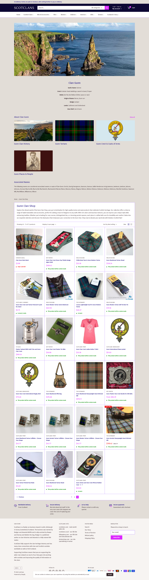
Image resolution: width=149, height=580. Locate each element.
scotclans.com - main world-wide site (68, 528)
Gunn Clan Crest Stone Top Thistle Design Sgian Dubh (58, 261)
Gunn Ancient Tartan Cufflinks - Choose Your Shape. (59, 439)
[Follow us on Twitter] (53, 571)
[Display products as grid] (128, 224)
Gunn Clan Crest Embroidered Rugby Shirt (28, 394)
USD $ (16, 568)
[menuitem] (17, 14)
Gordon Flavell (20, 257)
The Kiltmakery (80, 302)
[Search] (107, 8)
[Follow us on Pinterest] (60, 571)
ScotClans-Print (81, 347)
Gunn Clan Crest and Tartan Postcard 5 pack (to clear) (29, 306)
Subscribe (116, 537)
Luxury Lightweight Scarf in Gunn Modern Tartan (88, 306)
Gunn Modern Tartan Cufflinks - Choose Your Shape (89, 439)
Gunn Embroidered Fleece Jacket (116, 349)
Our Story (88, 530)
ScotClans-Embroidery (113, 347)
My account (116, 9)
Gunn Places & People (23, 174)
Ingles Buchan (80, 257)
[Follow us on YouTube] (63, 571)
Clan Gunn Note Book (22, 260)
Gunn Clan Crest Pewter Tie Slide (55, 349)
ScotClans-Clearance (22, 302)
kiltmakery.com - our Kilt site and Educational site (68, 535)
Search (87, 527)
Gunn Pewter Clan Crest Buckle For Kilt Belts (119, 394)
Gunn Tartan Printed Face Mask (25, 483)
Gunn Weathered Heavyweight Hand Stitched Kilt (89, 395)
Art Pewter (49, 257)
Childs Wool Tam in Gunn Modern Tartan (88, 260)
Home (15, 199)
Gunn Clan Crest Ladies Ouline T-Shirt (87, 349)
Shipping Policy (90, 538)
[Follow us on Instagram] (56, 571)
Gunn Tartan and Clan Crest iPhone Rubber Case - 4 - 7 (89, 484)
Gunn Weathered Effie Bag (54, 394)
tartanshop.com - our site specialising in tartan (67, 540)
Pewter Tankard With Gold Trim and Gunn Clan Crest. (28, 350)
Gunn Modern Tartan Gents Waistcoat (57, 305)
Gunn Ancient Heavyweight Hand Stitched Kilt (118, 439)
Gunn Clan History (22, 144)
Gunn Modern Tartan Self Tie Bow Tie (117, 305)
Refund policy (89, 535)
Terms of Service (90, 532)
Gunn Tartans (61, 144)
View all (132, 117)
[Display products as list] (131, 224)
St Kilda (18, 347)
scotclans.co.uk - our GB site (68, 532)
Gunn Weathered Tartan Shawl (115, 260)
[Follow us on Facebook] (50, 571)
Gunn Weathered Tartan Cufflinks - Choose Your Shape (28, 439)
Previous (21, 497)
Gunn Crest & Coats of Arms (108, 144)
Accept (110, 574)
